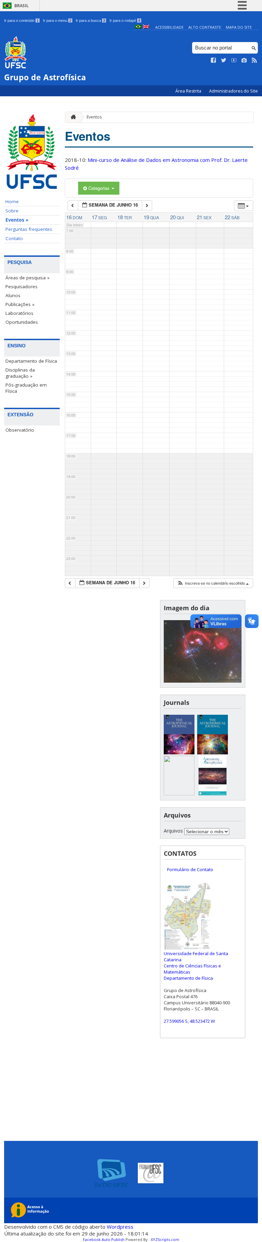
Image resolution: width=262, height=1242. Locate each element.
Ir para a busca (90, 20)
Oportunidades (21, 322)
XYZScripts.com (165, 1239)
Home (12, 201)
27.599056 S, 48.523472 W (189, 1021)
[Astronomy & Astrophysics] (212, 793)
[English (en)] (146, 27)
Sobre (11, 211)
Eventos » (17, 220)
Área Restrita (188, 91)
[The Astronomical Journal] (212, 752)
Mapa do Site (239, 27)
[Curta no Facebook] (213, 60)
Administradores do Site (233, 91)
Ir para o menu (57, 20)
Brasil (21, 6)
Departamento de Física (31, 361)
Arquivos (173, 830)
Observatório (19, 430)
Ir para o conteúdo (21, 20)
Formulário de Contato (190, 869)
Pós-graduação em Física (26, 388)
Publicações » (19, 304)
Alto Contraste (204, 27)
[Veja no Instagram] (244, 60)
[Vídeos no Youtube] (234, 60)
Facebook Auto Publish (104, 1239)
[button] (213, 583)
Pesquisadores (21, 286)
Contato (14, 238)
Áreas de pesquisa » (27, 278)
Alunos (12, 295)
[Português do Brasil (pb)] (138, 27)
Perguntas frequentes (28, 229)
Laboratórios (19, 313)
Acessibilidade (169, 27)
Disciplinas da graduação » (20, 373)
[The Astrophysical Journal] (179, 752)
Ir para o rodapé (125, 20)
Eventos (94, 117)
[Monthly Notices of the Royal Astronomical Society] (179, 793)
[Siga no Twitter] (224, 60)
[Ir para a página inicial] (71, 117)
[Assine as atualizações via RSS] (254, 60)
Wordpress (120, 1226)
